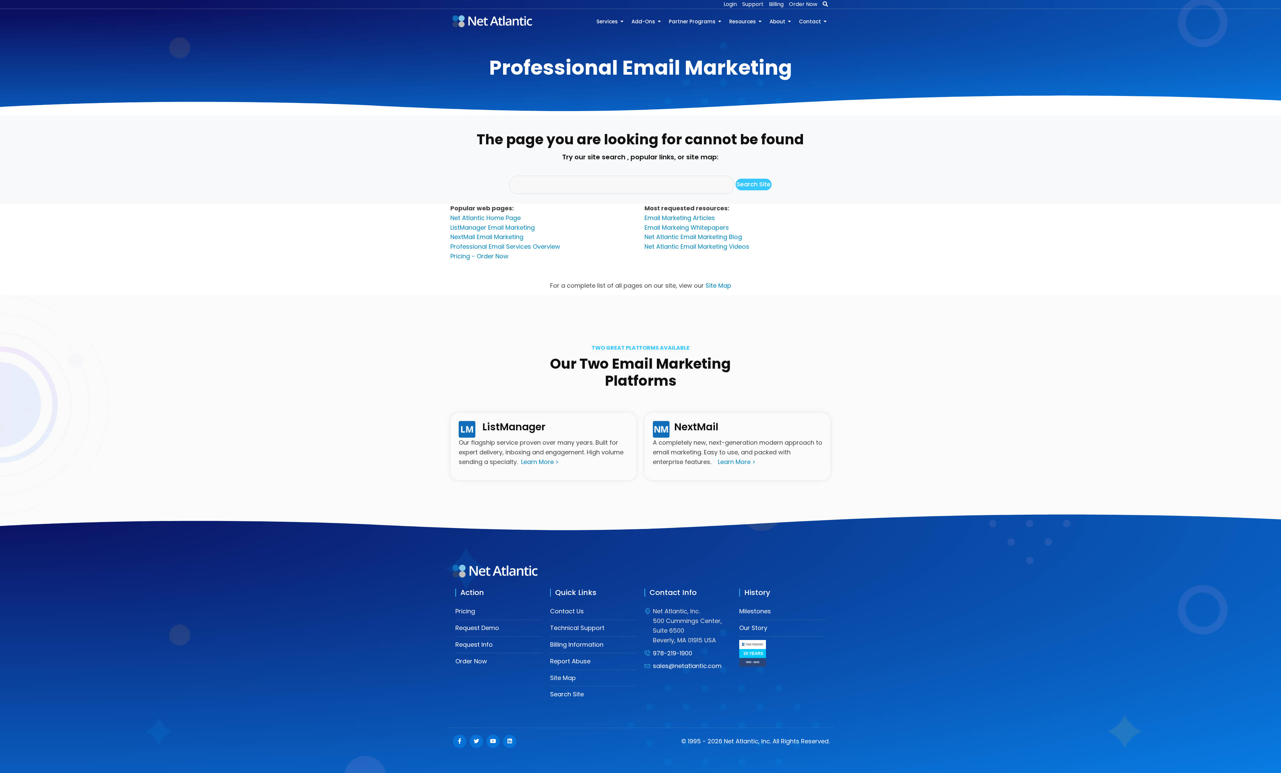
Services (607, 21)
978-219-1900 (672, 653)
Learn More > (540, 462)
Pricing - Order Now (479, 256)
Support (753, 4)
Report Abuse (570, 661)
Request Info (474, 644)
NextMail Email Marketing (486, 237)
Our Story (753, 628)
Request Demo (477, 628)
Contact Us (567, 611)
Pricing (465, 611)
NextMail (696, 427)
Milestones (755, 611)
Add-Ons (643, 21)
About (777, 21)
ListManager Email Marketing (492, 227)
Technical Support (577, 628)
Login (730, 4)
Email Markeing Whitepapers (687, 227)
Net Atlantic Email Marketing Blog (693, 237)
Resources (742, 21)
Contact (810, 21)
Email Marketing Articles (680, 218)
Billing (776, 4)
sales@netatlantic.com (687, 666)
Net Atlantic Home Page (485, 218)
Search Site (567, 694)
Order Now (803, 4)
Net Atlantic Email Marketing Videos (697, 246)
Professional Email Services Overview (505, 246)
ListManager (513, 427)
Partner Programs (692, 21)
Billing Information (576, 644)
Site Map (718, 285)
